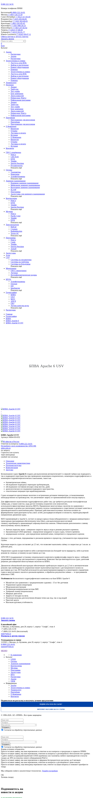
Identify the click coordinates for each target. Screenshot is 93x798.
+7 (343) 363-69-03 (20, 21)
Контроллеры (11, 198)
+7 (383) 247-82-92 (19, 28)
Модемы (9, 211)
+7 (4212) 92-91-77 (17, 32)
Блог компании (17, 94)
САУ (8, 257)
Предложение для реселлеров (23, 120)
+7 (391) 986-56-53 (18, 26)
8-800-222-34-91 (25, 444)
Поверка (14, 69)
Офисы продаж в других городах (14, 37)
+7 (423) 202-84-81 (19, 19)
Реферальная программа (21, 100)
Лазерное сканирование (16, 181)
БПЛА (8, 279)
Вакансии (15, 129)
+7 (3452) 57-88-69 (15, 30)
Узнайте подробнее (50, 771)
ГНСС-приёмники (13, 152)
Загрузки (9, 470)
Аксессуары (11, 253)
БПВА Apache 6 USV (14, 323)
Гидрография (11, 292)
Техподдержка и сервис (20, 72)
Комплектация (12, 468)
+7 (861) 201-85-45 (17, 23)
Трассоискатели (12, 225)
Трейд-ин (14, 89)
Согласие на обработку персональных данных (23, 730)
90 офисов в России (11, 442)
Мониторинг (11, 268)
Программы (11, 238)
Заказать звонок (7, 39)
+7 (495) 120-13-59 (14, 15)
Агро (8, 255)
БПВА (8, 318)
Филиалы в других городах (13, 636)
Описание (10, 461)
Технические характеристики (18, 463)
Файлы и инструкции (20, 65)
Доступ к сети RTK (19, 63)
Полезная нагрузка (13, 465)
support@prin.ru (7, 647)
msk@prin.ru (6, 634)
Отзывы (14, 131)
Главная (9, 314)
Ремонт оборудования (20, 67)
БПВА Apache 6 (12, 321)
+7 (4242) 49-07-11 (23, 34)
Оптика (9, 170)
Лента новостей (17, 96)
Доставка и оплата (18, 133)
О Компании (16, 137)
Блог (3, 46)
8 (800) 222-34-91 (18, 12)
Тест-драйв (15, 91)
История (14, 135)
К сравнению (16, 655)
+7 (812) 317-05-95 (22, 17)
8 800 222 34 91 (7, 4)
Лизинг (14, 87)
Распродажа (15, 54)
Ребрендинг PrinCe (18, 98)
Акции (13, 56)
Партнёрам (15, 122)
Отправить (6, 727)
